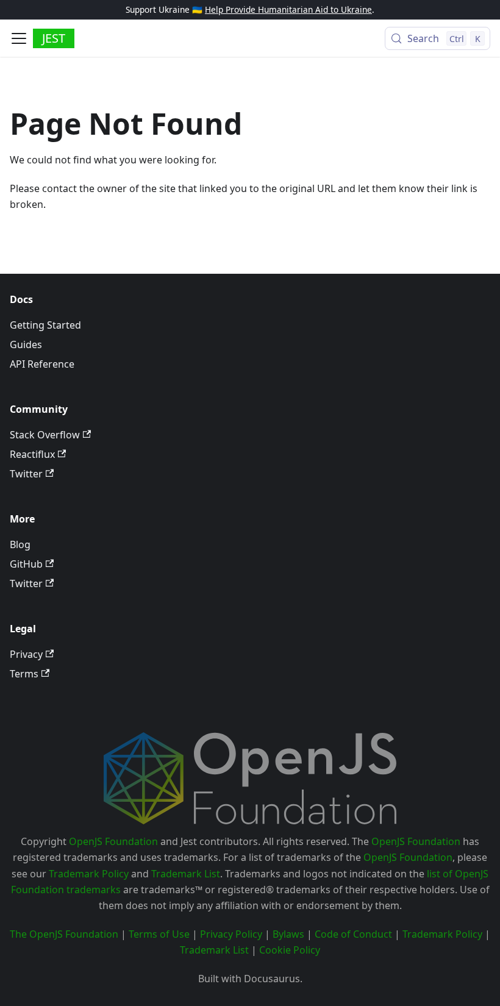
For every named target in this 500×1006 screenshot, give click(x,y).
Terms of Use (159, 934)
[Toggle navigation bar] (19, 38)
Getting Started (45, 325)
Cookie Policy (289, 950)
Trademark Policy (89, 873)
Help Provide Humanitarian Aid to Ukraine (288, 9)
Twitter (26, 473)
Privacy (26, 654)
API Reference (42, 364)
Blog (20, 544)
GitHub (26, 564)
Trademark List (185, 873)
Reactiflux (32, 454)
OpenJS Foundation (113, 841)
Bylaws (288, 934)
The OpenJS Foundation (64, 934)
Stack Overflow (45, 434)
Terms (24, 673)
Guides (26, 344)
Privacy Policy (231, 934)
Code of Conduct (353, 934)
